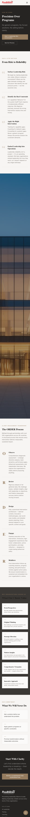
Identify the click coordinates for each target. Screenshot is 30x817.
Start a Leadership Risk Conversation (11, 36)
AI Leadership (6, 809)
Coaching (4, 814)
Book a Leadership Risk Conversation (15, 776)
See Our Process (9, 42)
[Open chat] (25, 812)
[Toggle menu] (27, 3)
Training (4, 812)
